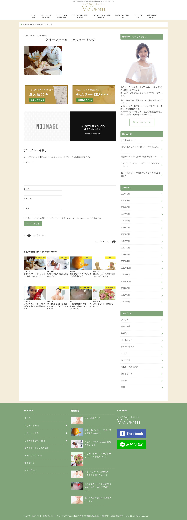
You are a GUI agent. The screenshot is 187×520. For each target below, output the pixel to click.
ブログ (124, 353)
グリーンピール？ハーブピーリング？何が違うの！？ (140, 164)
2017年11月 (126, 275)
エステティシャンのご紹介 (101, 16)
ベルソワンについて (122, 16)
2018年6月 (125, 228)
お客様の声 (126, 326)
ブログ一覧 (138, 16)
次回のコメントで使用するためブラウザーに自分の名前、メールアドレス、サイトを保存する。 (64, 218)
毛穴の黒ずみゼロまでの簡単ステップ (97, 499)
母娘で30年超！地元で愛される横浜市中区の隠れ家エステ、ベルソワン (106, 516)
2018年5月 (125, 234)
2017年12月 (126, 268)
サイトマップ (62, 516)
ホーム (33, 16)
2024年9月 (125, 194)
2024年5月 (125, 214)
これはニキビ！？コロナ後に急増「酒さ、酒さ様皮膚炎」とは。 (97, 487)
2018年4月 (125, 241)
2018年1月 (125, 261)
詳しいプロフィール (141, 122)
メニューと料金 (61, 16)
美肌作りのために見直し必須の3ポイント (138, 157)
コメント (28, 162)
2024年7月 (125, 200)
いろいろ (125, 320)
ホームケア (126, 360)
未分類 (124, 380)
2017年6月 (125, 302)
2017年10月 (126, 281)
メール (27, 199)
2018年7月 (125, 221)
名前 (27, 189)
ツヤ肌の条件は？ (128, 140)
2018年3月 (125, 248)
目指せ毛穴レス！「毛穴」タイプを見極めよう (140, 148)
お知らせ (125, 333)
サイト (26, 208)
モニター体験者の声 (129, 367)
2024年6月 (125, 207)
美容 (123, 387)
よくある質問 (126, 340)
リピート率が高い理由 (79, 16)
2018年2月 (125, 255)
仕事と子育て (126, 374)
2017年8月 (125, 295)
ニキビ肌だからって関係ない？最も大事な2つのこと (140, 174)
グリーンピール (45, 16)
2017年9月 (125, 288)
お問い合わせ (151, 16)
